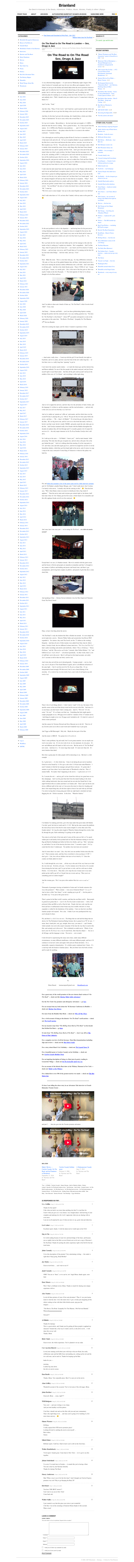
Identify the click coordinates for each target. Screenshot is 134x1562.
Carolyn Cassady (55, 1185)
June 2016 (23, 442)
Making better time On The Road (82, 37)
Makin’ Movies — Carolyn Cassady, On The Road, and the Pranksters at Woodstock (49, 1170)
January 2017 (24, 422)
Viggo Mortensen (75, 1193)
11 (92, 1348)
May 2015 (23, 479)
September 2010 (24, 641)
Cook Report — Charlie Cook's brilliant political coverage (107, 162)
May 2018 (23, 379)
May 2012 (23, 583)
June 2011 (23, 615)
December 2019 (24, 324)
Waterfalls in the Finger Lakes (106, 269)
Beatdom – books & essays (105, 134)
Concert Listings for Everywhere (107, 158)
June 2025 (23, 134)
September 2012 (24, 571)
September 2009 (24, 675)
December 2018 (24, 359)
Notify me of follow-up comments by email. (55, 1547)
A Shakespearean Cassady (84, 1167)
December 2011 (24, 597)
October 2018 (24, 364)
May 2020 (23, 310)
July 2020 (23, 304)
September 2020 (24, 298)
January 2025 (24, 149)
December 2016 (24, 425)
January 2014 (24, 525)
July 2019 (23, 338)
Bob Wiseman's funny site (105, 148)
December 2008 (24, 701)
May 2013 (23, 548)
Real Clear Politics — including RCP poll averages (107, 226)
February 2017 (24, 419)
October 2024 (24, 157)
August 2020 (23, 301)
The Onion (101, 258)
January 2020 (24, 321)
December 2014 (24, 494)
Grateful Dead (24, 46)
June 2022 (23, 238)
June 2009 (23, 684)
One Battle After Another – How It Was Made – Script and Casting (107, 100)
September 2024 (24, 160)
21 (92, 1485)
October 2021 (24, 261)
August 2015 (23, 471)
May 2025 (23, 137)
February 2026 (24, 111)
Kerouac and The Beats (26, 54)
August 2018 (23, 370)
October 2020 (24, 295)
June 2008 (23, 718)
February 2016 (24, 453)
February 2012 (24, 592)
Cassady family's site (104, 155)
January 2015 (24, 491)
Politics (22, 72)
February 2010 (24, 661)
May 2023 (23, 206)
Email (45, 1541)
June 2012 (23, 580)
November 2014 (24, 497)
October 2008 (24, 707)
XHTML (22, 746)
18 (92, 1449)
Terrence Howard (58, 1193)
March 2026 (23, 108)
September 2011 (24, 606)
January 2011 (24, 629)
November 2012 (24, 566)
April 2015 (23, 482)
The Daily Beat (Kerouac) (105, 248)
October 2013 (24, 534)
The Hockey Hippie (25, 77)
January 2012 (24, 594)
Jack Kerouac (70, 1187)
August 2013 (23, 540)
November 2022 (24, 223)
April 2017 (23, 413)
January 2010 (24, 664)
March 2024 (23, 177)
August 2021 (23, 267)
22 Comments (57, 48)
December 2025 (24, 117)
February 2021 (24, 284)
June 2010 (23, 649)
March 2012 (23, 589)
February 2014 (24, 523)
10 (92, 1339)
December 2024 (24, 151)
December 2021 (24, 255)
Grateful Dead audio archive (106, 181)
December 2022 (24, 220)
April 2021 (23, 278)
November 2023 (24, 189)
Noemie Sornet (85, 1187)
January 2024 (24, 183)
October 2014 (24, 500)
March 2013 (23, 554)
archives (44, 14)
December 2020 (24, 289)
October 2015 (24, 465)
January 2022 (24, 252)
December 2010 (24, 632)
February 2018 (24, 387)
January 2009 (24, 698)
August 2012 (23, 574)
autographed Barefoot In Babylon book (69, 14)
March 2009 (23, 692)
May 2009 (23, 687)
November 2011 (24, 600)
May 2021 (23, 275)
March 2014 (23, 520)
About (33, 14)
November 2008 (24, 704)
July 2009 (23, 681)
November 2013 (24, 531)
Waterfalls (23, 80)
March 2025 (23, 143)
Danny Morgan (64, 1185)
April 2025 (23, 140)
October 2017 (24, 399)
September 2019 (24, 333)
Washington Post (102, 264)
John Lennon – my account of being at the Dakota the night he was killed (107, 198)
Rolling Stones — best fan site (106, 238)
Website (45, 1544)
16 (92, 1421)
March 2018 (23, 384)
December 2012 (24, 563)
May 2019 (23, 344)
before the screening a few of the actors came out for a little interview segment (70, 484)
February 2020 (24, 318)
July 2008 (23, 715)
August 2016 (23, 436)
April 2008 (23, 724)
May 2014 (23, 514)
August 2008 (23, 712)
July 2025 (23, 131)
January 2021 (24, 287)
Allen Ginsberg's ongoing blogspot (108, 126)
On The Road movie (59, 1189)
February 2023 (24, 215)
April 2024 (23, 174)
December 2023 (24, 186)
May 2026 (23, 103)
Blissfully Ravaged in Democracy (29, 40)
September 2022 (24, 229)
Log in (22, 741)
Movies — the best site (104, 203)
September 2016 (24, 433)
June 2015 (23, 477)
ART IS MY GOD (103, 110)
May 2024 (23, 172)
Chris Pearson (114, 1560)
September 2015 (24, 468)
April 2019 (23, 347)
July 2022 (23, 235)
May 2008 (23, 721)
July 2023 (23, 200)
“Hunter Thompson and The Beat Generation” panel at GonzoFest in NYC (107, 56)
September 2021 (24, 264)
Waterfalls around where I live (106, 266)
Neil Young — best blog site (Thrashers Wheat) (106, 212)
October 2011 (24, 603)
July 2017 (23, 408)
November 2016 (24, 428)
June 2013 (23, 546)
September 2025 (24, 125)
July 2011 (23, 612)
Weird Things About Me (27, 83)
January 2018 (24, 390)
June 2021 (23, 272)
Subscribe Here (97, 14)
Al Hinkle (47, 1185)
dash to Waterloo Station (75, 1185)
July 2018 (23, 373)
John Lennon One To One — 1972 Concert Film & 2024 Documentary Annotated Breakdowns (107, 72)
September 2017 (24, 402)
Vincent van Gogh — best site (106, 261)
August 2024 (23, 163)
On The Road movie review (71, 1189)
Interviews (23, 51)
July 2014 (23, 508)
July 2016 (23, 439)
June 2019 (23, 341)
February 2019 (24, 353)
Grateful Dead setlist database (106, 184)
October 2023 (24, 192)
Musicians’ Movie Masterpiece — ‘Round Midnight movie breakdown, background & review (107, 64)
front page (22, 14)
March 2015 (23, 485)
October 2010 (24, 638)
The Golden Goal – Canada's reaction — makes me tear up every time (108, 253)
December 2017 (24, 393)
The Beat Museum (103, 245)
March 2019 (23, 350)
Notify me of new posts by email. (53, 1550)
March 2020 (23, 315)
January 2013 (24, 560)
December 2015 (24, 459)
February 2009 (24, 695)
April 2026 (23, 105)
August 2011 (23, 609)
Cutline (106, 1560)
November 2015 (24, 462)
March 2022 (23, 246)
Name (45, 1538)
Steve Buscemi (49, 1193)
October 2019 (24, 330)
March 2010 (23, 658)
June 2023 (23, 203)
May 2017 (23, 410)
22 (92, 1499)
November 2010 (24, 635)
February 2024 (24, 180)
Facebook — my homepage (105, 169)
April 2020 (23, 313)
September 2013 (24, 537)
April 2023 (23, 209)
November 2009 (24, 669)
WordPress (23, 743)
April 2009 (23, 689)
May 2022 (23, 241)
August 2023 (23, 197)
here (61, 1028)
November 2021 (24, 258)
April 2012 (23, 586)
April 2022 (23, 244)
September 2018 (24, 367)
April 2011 (23, 620)
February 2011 (24, 626)
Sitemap (99, 1560)
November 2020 (24, 292)
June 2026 (23, 100)
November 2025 (24, 120)
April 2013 (23, 551)
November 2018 (24, 361)
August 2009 (23, 678)
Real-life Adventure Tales (27, 74)
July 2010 (23, 646)
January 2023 (24, 218)
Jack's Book (77, 1187)
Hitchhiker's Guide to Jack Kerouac (30, 48)
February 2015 (24, 488)
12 (92, 1374)
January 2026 (24, 114)
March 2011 (23, 623)
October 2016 (24, 430)
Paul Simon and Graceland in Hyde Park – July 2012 (59, 35)
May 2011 (23, 617)
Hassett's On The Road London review (56, 1187)
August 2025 (23, 128)
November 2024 (24, 154)
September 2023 (24, 195)
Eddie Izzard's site (103, 166)
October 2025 (24, 123)
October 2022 (24, 226)
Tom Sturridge (66, 1193)
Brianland (67, 5)
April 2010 (23, 655)
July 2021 (23, 269)
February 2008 (24, 730)
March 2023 (23, 212)
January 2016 (24, 456)
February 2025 (24, 146)
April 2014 (23, 517)
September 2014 (24, 502)
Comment (46, 1535)
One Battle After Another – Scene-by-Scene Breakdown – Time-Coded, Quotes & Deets (107, 93)
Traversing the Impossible (105, 113)
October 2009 (24, 672)
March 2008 (23, 727)
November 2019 (24, 327)
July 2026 (23, 97)
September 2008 (24, 710)
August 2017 (23, 405)
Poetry (22, 69)
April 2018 (23, 382)
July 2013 (23, 543)
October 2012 (24, 569)
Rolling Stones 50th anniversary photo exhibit (73, 1191)
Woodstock (23, 86)
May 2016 (23, 445)
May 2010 (23, 652)
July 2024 (23, 166)
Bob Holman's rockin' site (105, 145)
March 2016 (23, 451)
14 (92, 1392)
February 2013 (24, 557)
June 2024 (23, 169)
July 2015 (23, 474)
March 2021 (23, 281)
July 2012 (23, 577)
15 (92, 1401)
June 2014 (23, 511)
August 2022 (23, 232)
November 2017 (24, 396)
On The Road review (56, 1191)
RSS (113, 14)
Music (21, 63)
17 (92, 1440)
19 (92, 1460)
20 (92, 1474)
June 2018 (23, 376)
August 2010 (23, 643)
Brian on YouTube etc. (26, 43)
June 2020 (23, 307)
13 (92, 1383)
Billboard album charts (104, 137)
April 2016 (23, 448)
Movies (22, 60)
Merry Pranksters (24, 57)
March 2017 (23, 416)
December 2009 (24, 666)
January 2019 (24, 356)
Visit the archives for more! (105, 115)
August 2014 (23, 505)
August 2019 (23, 336)
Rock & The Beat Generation (106, 230)
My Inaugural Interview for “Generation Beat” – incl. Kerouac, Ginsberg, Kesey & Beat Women (108, 86)
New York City (24, 66)
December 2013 (24, 528)
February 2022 (24, 249)
